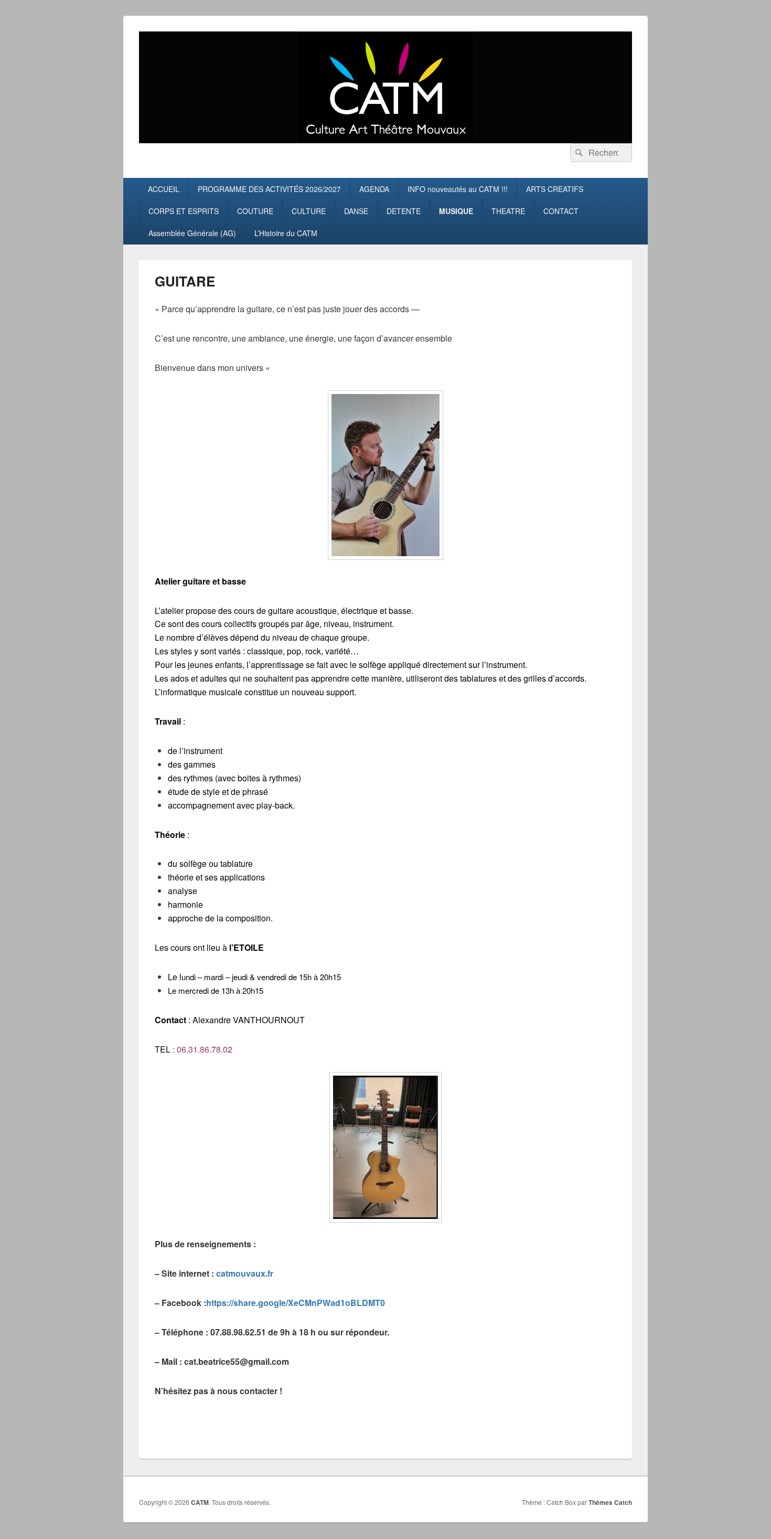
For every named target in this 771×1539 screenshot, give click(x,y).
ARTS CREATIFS (554, 189)
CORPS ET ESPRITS (183, 211)
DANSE (356, 211)
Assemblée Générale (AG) (192, 233)
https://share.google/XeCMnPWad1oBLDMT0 (295, 1303)
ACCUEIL (163, 189)
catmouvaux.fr (244, 1273)
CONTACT (561, 211)
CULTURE (309, 211)
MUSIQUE (456, 211)
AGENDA (374, 189)
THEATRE (508, 211)
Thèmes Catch (610, 1502)
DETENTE (404, 211)
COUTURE (255, 211)
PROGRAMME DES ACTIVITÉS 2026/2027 (269, 189)
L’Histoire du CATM (285, 233)
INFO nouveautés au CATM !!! (458, 189)
